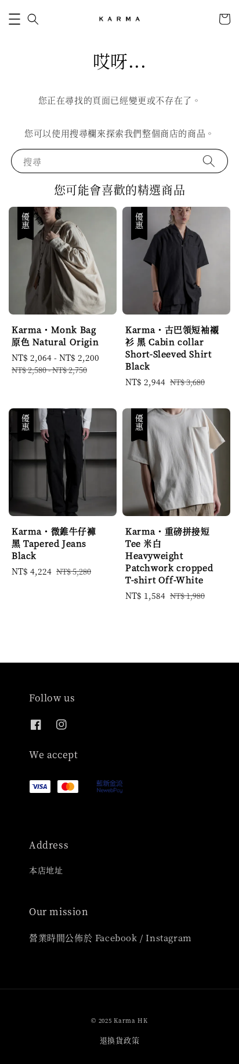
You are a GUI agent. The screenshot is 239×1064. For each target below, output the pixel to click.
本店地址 (46, 870)
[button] (14, 19)
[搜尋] (208, 160)
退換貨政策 (120, 1039)
